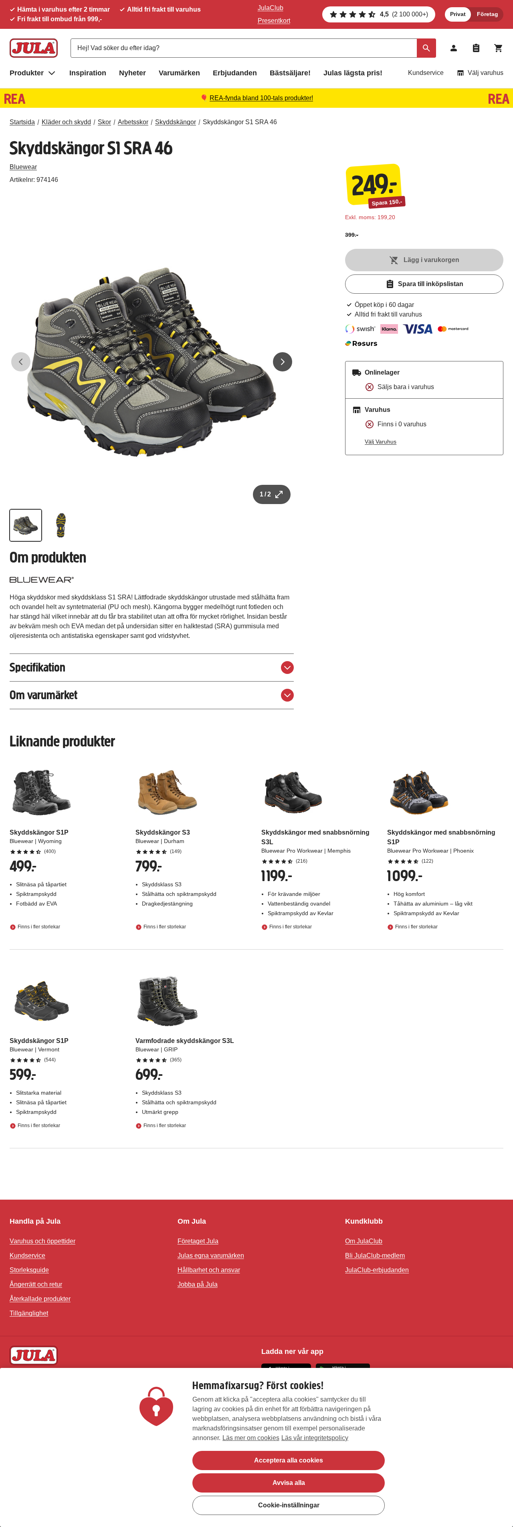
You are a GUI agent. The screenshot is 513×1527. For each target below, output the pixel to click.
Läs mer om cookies (250, 1437)
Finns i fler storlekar (39, 927)
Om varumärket (43, 695)
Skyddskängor (175, 122)
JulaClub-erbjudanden (377, 1270)
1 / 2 (265, 494)
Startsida (22, 122)
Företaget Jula (198, 1241)
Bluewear (23, 166)
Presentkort (274, 20)
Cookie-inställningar (288, 1505)
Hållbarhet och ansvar (209, 1270)
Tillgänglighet (29, 1313)
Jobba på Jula (198, 1284)
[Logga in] (453, 48)
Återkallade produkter (40, 1298)
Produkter (27, 73)
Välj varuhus (485, 72)
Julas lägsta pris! (352, 73)
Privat (458, 14)
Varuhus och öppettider (42, 1241)
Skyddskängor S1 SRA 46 (240, 122)
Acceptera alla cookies (288, 1460)
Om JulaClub (363, 1241)
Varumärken (179, 73)
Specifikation (37, 667)
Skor (104, 122)
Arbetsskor (133, 122)
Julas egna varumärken (211, 1255)
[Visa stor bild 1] (152, 362)
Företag (487, 14)
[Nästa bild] (282, 361)
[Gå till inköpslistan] (476, 48)
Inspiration (87, 73)
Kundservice (426, 72)
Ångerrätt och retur (36, 1284)
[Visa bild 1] (26, 525)
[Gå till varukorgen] (498, 48)
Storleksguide (29, 1270)
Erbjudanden (235, 73)
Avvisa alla (289, 1482)
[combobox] (253, 48)
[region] (256, 1447)
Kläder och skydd (66, 122)
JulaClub (270, 7)
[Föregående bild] (20, 361)
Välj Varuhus (380, 441)
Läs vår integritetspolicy (314, 1437)
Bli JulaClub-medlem (375, 1255)
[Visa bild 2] (61, 525)
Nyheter (132, 73)
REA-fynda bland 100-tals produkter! (261, 98)
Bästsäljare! (290, 73)
